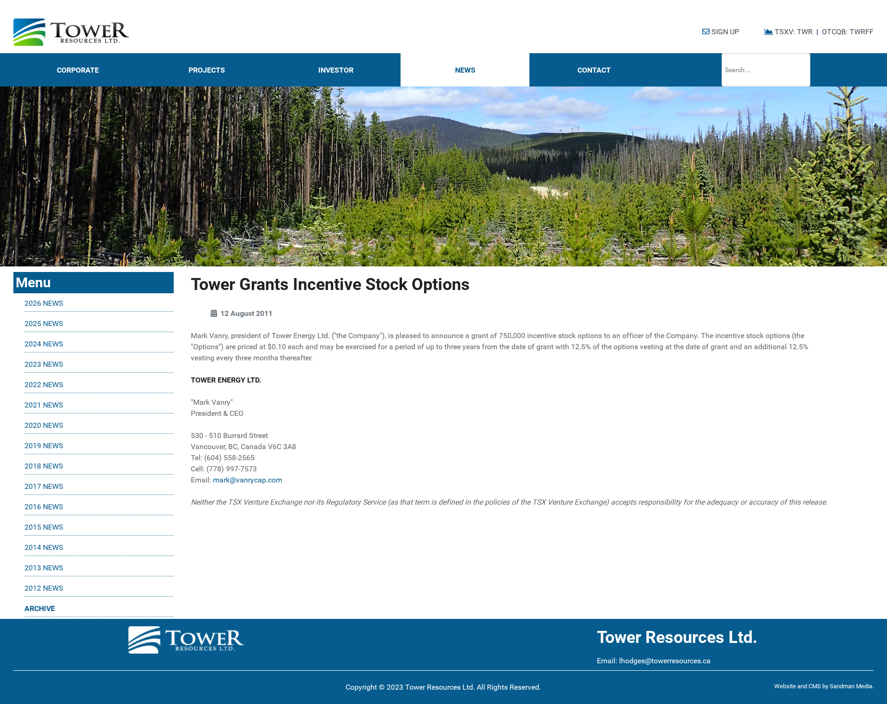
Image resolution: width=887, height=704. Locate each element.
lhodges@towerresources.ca (665, 660)
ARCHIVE (39, 608)
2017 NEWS (43, 486)
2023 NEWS (43, 364)
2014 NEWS (43, 547)
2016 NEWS (43, 506)
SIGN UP (724, 31)
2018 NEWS (43, 466)
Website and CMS (797, 686)
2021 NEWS (43, 405)
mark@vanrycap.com (247, 480)
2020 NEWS (43, 425)
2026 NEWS (43, 303)
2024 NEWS (43, 344)
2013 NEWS (43, 567)
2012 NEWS (43, 588)
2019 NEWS (43, 445)
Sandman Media (851, 686)
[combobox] (766, 69)
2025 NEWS (43, 323)
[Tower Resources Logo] (71, 32)
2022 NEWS (43, 384)
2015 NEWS (43, 527)
